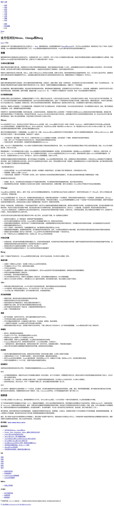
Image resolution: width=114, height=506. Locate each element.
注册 (5, 2)
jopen (2, 43)
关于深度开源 (8, 493)
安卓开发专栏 (8, 471)
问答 (5, 16)
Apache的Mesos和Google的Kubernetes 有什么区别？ (20, 438)
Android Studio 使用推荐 (11, 475)
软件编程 (7, 26)
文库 (5, 14)
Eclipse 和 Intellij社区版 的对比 (13, 434)
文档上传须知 (8, 485)
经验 (5, 9)
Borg (36, 46)
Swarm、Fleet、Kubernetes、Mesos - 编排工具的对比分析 (22, 432)
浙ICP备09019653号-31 (25, 504)
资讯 (5, 20)
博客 (5, 18)
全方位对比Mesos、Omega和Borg (14, 430)
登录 (2, 2)
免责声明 (7, 495)
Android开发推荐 (9, 477)
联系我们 (7, 497)
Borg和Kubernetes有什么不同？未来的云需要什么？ (20, 443)
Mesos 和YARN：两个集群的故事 (14, 436)
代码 (5, 12)
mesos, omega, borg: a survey (16, 422)
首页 (5, 5)
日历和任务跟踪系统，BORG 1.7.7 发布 (16, 445)
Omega (69, 46)
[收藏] (2, 33)
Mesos (2, 31)
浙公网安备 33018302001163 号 (10, 504)
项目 (5, 7)
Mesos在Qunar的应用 (11, 447)
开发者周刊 (7, 473)
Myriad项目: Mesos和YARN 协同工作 (15, 441)
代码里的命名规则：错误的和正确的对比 (17, 449)
